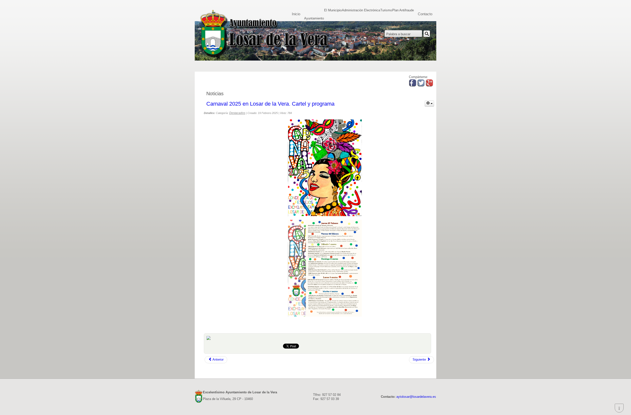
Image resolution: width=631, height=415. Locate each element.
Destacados (237, 113)
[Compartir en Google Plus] (429, 85)
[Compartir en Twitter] (421, 85)
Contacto (425, 14)
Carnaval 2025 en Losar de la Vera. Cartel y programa (270, 104)
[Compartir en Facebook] (412, 85)
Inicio (296, 14)
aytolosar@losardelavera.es (416, 397)
